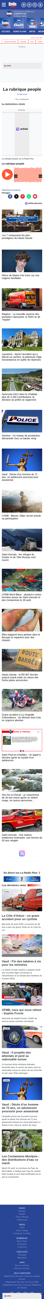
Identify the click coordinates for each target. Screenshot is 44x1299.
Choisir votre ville (36, 38)
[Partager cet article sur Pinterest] (22, 197)
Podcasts (22, 1254)
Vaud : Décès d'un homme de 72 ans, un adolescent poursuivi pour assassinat (20, 1108)
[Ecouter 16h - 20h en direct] (22, 879)
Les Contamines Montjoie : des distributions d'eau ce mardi (20, 1160)
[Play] (3, 21)
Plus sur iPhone (22, 1265)
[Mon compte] (40, 4)
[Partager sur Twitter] (16, 197)
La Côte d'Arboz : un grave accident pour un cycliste (20, 917)
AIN (32, 42)
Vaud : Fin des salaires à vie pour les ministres (21, 963)
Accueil (5, 31)
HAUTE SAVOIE (10, 42)
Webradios (22, 1257)
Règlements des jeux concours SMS (22, 1282)
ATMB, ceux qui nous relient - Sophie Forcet (21, 1011)
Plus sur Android (22, 1268)
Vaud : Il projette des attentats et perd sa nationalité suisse (16, 1056)
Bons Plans (19, 31)
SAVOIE (23, 42)
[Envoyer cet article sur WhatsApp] (28, 197)
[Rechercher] (34, 4)
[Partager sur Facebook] (9, 197)
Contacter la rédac (22, 1233)
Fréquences (22, 1220)
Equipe (22, 1214)
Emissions (22, 1244)
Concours (22, 1247)
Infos (32, 31)
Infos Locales (22, 1230)
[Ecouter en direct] (29, 4)
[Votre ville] (23, 4)
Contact (22, 1211)
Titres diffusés (22, 1217)
